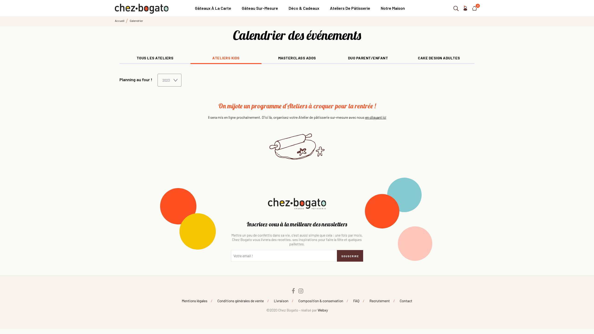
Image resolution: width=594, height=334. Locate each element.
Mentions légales (194, 301)
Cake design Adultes (439, 58)
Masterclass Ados (297, 58)
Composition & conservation (320, 301)
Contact (406, 301)
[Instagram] (300, 290)
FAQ (356, 301)
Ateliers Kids (226, 58)
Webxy (323, 310)
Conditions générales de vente (240, 301)
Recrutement (379, 301)
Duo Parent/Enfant (368, 58)
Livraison (281, 301)
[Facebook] (293, 290)
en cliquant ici (375, 117)
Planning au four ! (135, 79)
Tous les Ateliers (155, 58)
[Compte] (465, 9)
